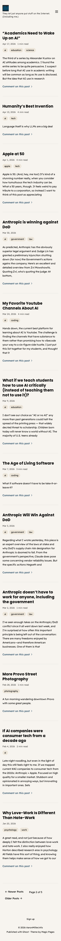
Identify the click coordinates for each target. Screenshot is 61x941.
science (30, 50)
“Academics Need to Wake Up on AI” (28, 36)
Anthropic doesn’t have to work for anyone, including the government (28, 596)
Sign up (31, 919)
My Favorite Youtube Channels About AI (22, 306)
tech (13, 118)
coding (14, 320)
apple (7, 166)
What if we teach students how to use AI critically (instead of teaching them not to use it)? (28, 388)
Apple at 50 (13, 153)
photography (11, 691)
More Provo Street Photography (20, 676)
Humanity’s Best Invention (28, 106)
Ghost (26, 931)
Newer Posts (15, 891)
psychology (10, 829)
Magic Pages (47, 931)
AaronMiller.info (34, 927)
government (17, 239)
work (24, 829)
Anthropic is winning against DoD (30, 224)
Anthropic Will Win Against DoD (28, 517)
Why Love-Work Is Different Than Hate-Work (29, 815)
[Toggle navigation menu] (56, 11)
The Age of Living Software (28, 463)
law (30, 239)
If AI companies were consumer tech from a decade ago (24, 735)
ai (5, 50)
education (16, 50)
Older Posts (12, 898)
